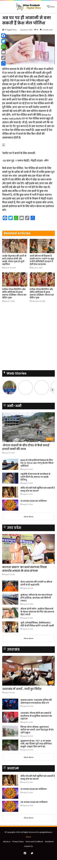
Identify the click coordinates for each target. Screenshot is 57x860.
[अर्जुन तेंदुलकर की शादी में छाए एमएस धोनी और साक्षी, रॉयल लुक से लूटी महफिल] (14, 246)
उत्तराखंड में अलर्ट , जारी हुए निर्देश (21, 689)
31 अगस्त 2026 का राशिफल (33, 500)
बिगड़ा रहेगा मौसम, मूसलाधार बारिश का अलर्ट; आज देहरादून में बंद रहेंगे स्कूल (37, 729)
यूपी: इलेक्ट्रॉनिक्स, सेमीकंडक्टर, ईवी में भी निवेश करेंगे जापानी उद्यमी (37, 624)
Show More (28, 516)
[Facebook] (3, 35)
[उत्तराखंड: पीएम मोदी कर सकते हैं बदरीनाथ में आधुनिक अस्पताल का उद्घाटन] (10, 717)
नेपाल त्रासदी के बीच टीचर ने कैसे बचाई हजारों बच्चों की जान (25, 447)
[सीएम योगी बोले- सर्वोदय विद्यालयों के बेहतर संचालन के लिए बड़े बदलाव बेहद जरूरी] (10, 612)
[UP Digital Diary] (28, 6)
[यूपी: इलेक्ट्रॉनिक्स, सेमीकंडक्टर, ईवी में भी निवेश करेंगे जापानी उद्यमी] (10, 626)
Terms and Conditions (34, 841)
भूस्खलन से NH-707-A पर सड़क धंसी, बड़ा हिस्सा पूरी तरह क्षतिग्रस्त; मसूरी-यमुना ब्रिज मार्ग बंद (36, 743)
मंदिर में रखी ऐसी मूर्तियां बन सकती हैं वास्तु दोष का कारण (37, 489)
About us (7, 841)
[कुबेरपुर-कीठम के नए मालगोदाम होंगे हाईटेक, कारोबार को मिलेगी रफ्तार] (10, 599)
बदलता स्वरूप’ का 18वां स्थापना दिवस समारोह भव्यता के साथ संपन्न (24, 569)
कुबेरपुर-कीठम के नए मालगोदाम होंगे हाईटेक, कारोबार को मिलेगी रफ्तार (36, 597)
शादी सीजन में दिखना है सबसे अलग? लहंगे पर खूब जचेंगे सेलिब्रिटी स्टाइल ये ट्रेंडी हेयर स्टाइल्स (42, 260)
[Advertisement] (28, 43)
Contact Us (28, 846)
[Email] (3, 52)
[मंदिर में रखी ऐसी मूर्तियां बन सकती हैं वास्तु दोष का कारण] (10, 492)
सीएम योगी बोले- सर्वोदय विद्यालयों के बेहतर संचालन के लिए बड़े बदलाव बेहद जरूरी (37, 611)
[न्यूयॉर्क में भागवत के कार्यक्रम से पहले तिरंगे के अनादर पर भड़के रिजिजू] (10, 478)
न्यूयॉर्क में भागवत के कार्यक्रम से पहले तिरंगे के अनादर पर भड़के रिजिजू (35, 477)
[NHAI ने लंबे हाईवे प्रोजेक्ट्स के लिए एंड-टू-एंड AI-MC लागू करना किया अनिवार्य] (10, 464)
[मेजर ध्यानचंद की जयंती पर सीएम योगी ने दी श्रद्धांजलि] (10, 586)
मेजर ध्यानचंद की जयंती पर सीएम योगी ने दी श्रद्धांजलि (36, 583)
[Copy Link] (3, 58)
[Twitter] (3, 41)
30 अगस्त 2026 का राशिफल (34, 802)
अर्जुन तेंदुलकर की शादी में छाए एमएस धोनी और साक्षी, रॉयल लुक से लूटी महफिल (14, 260)
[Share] (3, 63)
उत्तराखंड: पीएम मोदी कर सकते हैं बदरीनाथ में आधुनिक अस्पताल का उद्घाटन (36, 716)
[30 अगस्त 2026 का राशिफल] (10, 806)
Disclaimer (49, 841)
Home (28, 836)
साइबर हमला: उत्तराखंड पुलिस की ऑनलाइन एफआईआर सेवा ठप (36, 701)
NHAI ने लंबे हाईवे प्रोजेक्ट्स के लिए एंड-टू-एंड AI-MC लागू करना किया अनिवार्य (36, 463)
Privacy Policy (18, 841)
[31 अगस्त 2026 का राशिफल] (10, 505)
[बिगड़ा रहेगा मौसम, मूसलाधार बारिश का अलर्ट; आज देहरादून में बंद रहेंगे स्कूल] (10, 731)
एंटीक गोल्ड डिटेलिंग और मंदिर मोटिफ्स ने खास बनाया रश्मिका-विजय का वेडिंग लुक (14, 293)
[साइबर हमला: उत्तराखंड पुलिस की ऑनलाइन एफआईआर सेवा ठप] (10, 704)
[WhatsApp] (3, 47)
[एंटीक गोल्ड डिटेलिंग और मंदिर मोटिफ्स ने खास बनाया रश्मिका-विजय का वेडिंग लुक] (14, 279)
